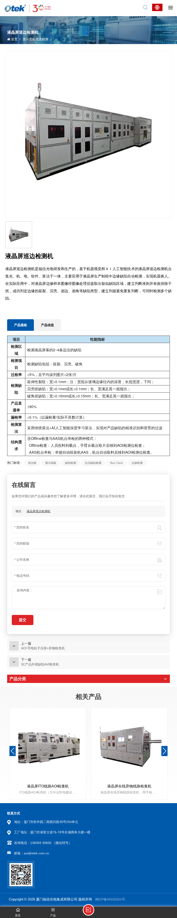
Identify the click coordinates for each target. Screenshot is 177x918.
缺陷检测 (70, 463)
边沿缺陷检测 (93, 463)
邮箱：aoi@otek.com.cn (31, 853)
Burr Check (116, 463)
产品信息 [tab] (47, 325)
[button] (164, 751)
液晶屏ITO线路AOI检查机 (48, 786)
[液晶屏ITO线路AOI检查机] (48, 746)
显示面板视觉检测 (35, 39)
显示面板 (50, 463)
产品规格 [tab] (20, 325)
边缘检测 (137, 463)
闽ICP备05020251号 (110, 899)
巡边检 (32, 463)
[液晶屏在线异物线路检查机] (129, 746)
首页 (14, 39)
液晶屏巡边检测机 (38, 511)
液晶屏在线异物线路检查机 (129, 786)
